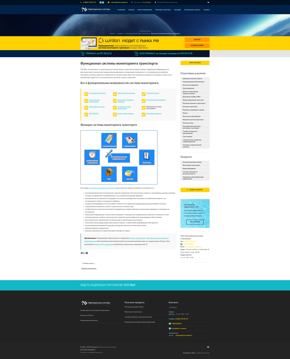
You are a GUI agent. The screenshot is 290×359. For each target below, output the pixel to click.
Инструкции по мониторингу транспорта (94, 310)
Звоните (197, 40)
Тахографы (177, 10)
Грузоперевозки (188, 88)
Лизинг (185, 113)
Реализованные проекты (192, 10)
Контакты (207, 10)
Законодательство (152, 93)
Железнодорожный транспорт (193, 100)
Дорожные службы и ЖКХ (191, 97)
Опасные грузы (188, 123)
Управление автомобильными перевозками (193, 178)
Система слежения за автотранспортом (190, 173)
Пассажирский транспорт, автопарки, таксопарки (192, 127)
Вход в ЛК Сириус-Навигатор (168, 2)
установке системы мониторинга (102, 188)
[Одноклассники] (84, 253)
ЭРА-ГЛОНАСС (94, 113)
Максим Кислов (203, 353)
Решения (131, 10)
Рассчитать (195, 222)
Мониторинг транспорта (163, 10)
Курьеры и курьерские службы (193, 110)
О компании (121, 10)
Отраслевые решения (153, 113)
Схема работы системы (97, 107)
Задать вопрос (196, 190)
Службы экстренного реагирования (190, 132)
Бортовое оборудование (126, 93)
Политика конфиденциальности (91, 352)
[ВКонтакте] (82, 253)
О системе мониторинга (97, 93)
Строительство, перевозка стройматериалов (192, 141)
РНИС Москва (195, 63)
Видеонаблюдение (189, 169)
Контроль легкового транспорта (194, 103)
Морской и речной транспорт (193, 120)
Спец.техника (187, 137)
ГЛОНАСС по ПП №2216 (99, 53)
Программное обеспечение (156, 100)
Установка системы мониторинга (124, 107)
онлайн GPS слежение (103, 244)
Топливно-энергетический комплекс (192, 146)
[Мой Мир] (87, 253)
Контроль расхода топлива (192, 162)
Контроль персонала (190, 107)
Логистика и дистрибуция (192, 116)
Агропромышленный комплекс (193, 82)
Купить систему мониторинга (94, 101)
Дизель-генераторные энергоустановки (190, 93)
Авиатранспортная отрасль (192, 79)
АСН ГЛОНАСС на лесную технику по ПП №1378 (166, 53)
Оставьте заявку (197, 45)
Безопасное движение (190, 85)
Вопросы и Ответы (86, 315)
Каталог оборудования (145, 10)
